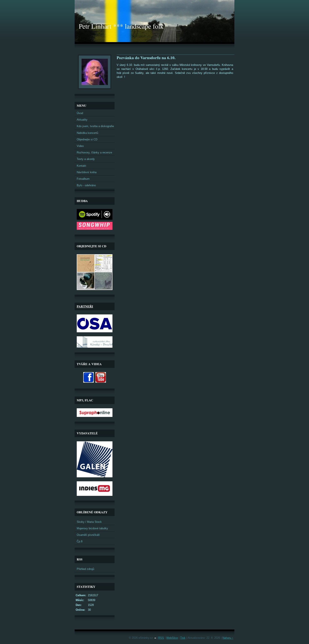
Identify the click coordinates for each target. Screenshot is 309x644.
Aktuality (82, 119)
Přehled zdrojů (85, 569)
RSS (161, 637)
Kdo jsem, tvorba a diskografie (95, 126)
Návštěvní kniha (86, 172)
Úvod (80, 113)
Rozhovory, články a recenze (94, 152)
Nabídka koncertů (87, 132)
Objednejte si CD (87, 139)
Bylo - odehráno (86, 185)
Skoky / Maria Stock (89, 521)
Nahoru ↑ (227, 637)
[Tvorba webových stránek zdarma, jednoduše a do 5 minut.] (155, 638)
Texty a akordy (86, 159)
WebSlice (172, 637)
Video (80, 146)
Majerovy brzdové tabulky (92, 528)
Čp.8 (79, 541)
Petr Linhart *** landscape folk (121, 26)
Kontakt (81, 165)
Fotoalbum (83, 178)
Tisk (182, 637)
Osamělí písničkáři (88, 534)
